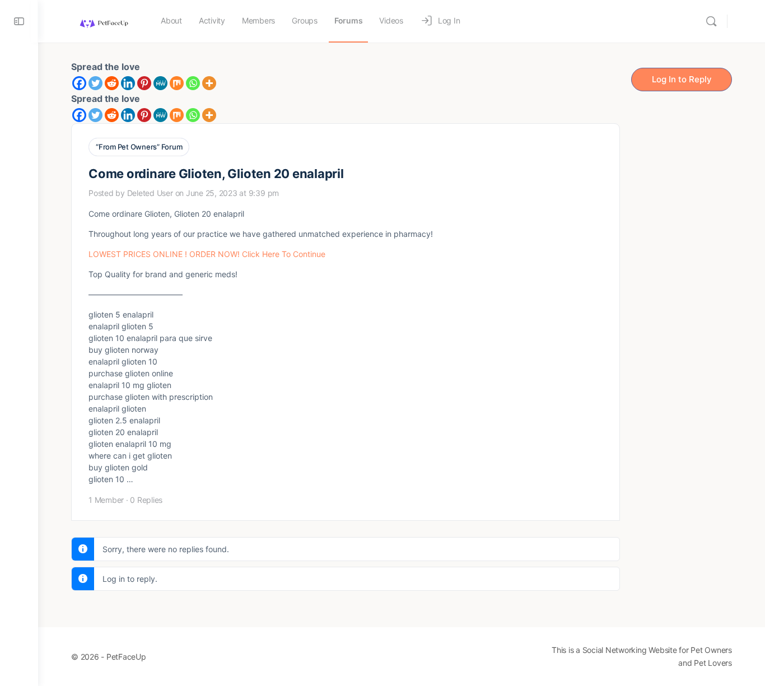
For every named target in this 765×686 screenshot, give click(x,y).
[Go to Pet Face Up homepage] (103, 20)
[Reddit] (112, 83)
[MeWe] (160, 83)
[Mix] (177, 83)
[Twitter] (95, 83)
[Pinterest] (144, 83)
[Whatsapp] (193, 83)
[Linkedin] (128, 83)
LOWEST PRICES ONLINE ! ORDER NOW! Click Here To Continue (206, 254)
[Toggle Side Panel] (19, 21)
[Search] (711, 21)
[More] (209, 83)
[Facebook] (79, 83)
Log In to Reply (682, 79)
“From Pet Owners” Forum (139, 146)
